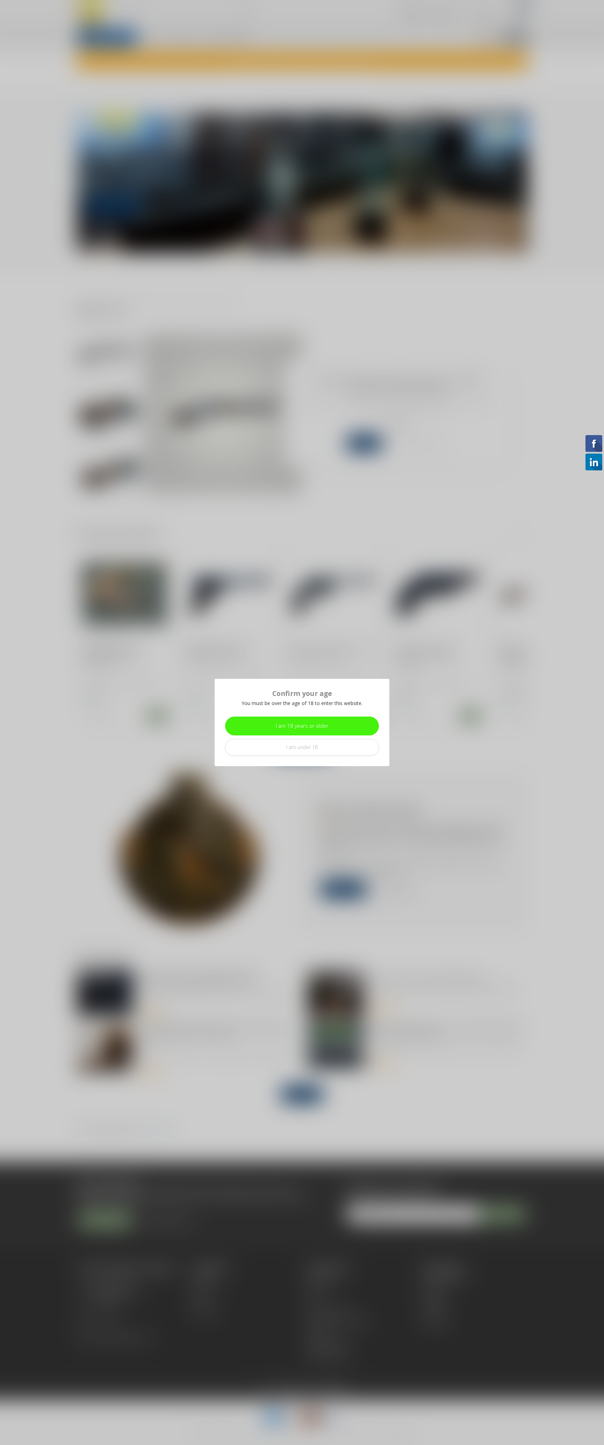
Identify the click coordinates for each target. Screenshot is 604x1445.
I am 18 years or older (302, 725)
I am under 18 (302, 747)
